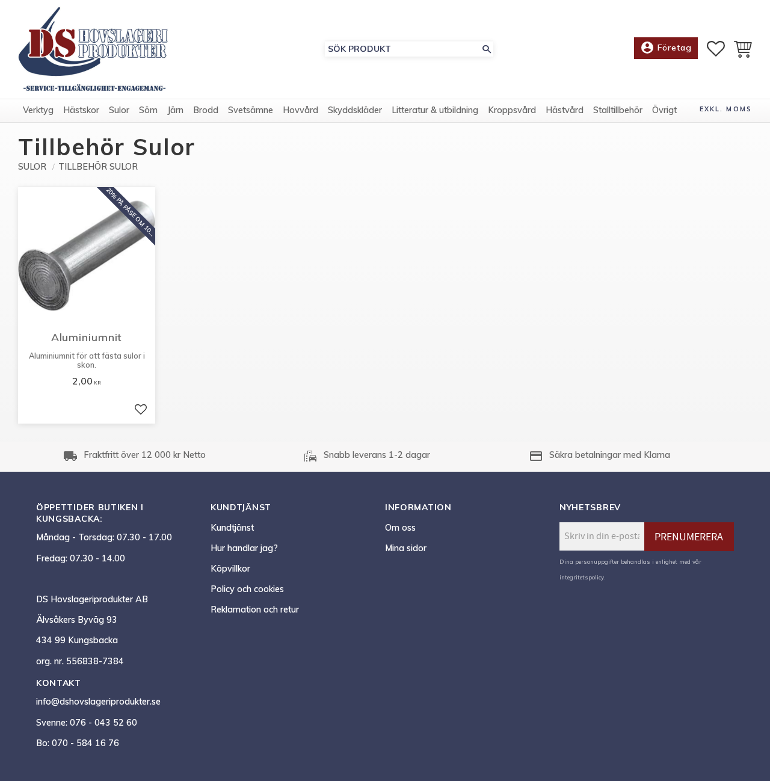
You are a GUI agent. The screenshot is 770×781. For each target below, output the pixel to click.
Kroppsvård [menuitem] (512, 110)
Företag (666, 47)
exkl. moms (726, 109)
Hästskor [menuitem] (81, 110)
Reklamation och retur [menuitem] (255, 609)
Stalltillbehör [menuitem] (617, 110)
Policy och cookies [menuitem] (247, 589)
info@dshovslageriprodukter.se (98, 701)
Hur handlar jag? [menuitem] (244, 548)
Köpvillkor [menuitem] (230, 568)
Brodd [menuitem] (205, 110)
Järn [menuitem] (175, 110)
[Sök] (486, 49)
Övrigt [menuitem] (664, 110)
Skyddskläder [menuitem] (355, 110)
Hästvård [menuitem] (565, 110)
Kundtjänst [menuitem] (232, 527)
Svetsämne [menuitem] (250, 110)
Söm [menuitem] (148, 110)
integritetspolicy (581, 577)
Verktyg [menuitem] (38, 110)
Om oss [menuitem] (400, 527)
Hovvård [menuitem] (300, 110)
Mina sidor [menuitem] (406, 548)
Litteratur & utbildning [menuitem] (435, 110)
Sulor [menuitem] (119, 110)
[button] (716, 49)
